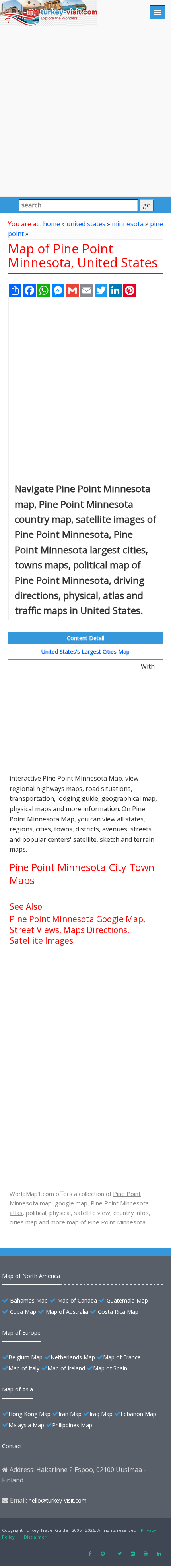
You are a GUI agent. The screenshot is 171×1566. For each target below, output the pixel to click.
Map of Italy (23, 1368)
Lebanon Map (138, 1414)
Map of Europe (21, 1332)
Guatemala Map (127, 1300)
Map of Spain (110, 1368)
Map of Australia (67, 1311)
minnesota (128, 223)
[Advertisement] (85, 110)
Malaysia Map (26, 1425)
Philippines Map (72, 1425)
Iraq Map (101, 1414)
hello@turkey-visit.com (58, 1500)
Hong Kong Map (29, 1414)
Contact (12, 1446)
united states (85, 223)
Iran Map (70, 1414)
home (51, 223)
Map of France (122, 1357)
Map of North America (31, 1276)
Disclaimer (35, 1537)
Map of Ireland (66, 1368)
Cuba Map (23, 1311)
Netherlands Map (73, 1357)
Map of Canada (77, 1300)
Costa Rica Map (118, 1311)
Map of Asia (17, 1389)
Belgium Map (25, 1357)
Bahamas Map (29, 1300)
